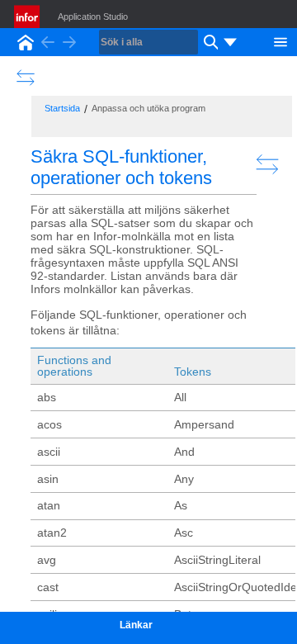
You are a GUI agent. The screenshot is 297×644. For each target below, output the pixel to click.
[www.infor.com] (28, 16)
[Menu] (280, 40)
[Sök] (209, 42)
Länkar (136, 625)
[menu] (230, 42)
